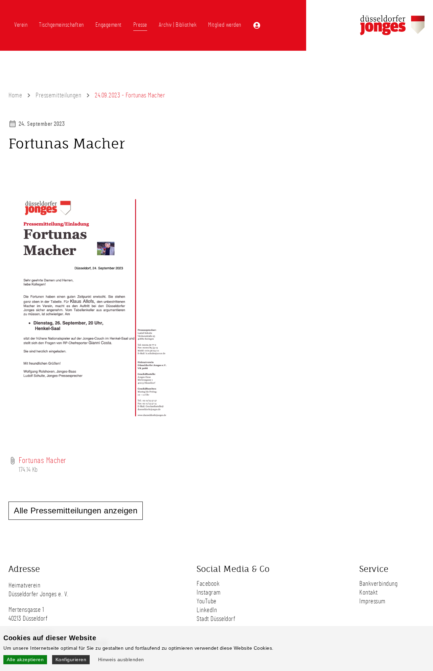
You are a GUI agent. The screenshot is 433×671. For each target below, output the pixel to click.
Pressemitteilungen (58, 95)
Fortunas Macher (42, 461)
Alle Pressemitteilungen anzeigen (75, 510)
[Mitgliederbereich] (257, 25)
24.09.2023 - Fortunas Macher (130, 95)
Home (15, 95)
